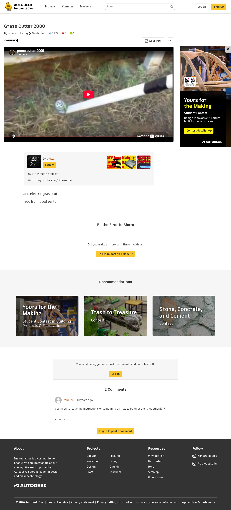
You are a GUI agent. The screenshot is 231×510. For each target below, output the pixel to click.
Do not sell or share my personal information (149, 502)
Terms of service (57, 502)
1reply (61, 419)
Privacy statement (82, 502)
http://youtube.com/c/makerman (52, 180)
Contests (67, 6)
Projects (50, 6)
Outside (115, 467)
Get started (155, 461)
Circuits (91, 456)
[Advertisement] (205, 96)
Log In (202, 7)
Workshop (93, 461)
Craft (90, 472)
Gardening (38, 33)
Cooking (115, 456)
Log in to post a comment (115, 431)
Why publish (156, 456)
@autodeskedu (207, 464)
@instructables (207, 456)
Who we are (155, 477)
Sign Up (219, 7)
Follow (49, 165)
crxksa (12, 33)
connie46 (69, 400)
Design (91, 467)
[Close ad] (228, 49)
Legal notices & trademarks (197, 502)
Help (151, 467)
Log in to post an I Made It (115, 254)
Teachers (85, 6)
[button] (170, 41)
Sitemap (153, 472)
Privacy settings (107, 502)
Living (24, 33)
